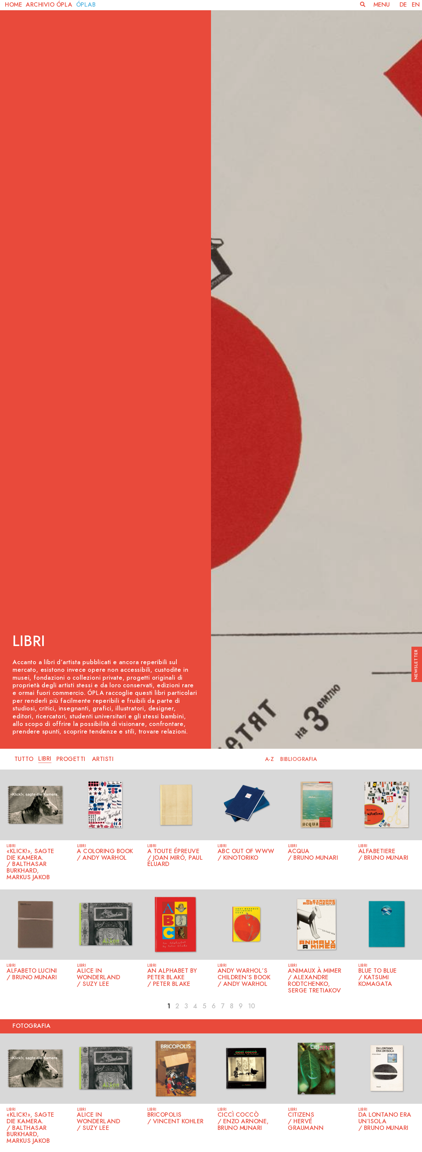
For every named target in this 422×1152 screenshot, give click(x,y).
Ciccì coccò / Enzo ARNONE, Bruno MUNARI (243, 1121)
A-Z (269, 759)
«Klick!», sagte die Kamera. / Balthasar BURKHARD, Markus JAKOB (30, 864)
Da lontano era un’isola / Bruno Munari (384, 1121)
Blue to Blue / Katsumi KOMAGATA (377, 977)
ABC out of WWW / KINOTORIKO (246, 854)
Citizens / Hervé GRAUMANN (306, 1121)
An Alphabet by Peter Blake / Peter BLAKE (172, 977)
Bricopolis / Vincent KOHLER (175, 1118)
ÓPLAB (86, 5)
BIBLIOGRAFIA (298, 759)
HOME (14, 5)
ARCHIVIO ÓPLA (50, 5)
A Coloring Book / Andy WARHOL (105, 854)
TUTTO (24, 759)
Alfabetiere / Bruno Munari (383, 854)
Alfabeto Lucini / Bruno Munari (32, 974)
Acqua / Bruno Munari (313, 854)
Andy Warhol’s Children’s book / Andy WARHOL (244, 977)
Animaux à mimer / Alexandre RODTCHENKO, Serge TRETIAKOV (315, 980)
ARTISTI (103, 759)
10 (251, 1006)
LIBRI (44, 759)
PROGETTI (70, 759)
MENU (382, 5)
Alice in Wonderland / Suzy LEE (98, 977)
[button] (362, 4)
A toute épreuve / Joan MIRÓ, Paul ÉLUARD (175, 858)
